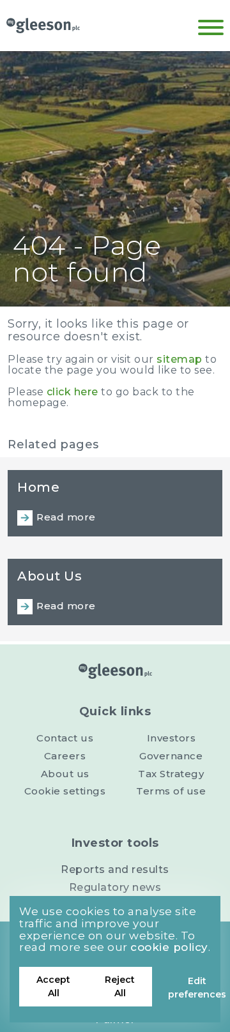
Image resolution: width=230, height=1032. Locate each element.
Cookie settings (65, 791)
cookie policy (169, 947)
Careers (65, 756)
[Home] (43, 25)
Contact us (64, 738)
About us (65, 774)
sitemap (180, 359)
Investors (171, 738)
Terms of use (171, 791)
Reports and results (115, 869)
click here (72, 392)
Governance (171, 756)
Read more (66, 517)
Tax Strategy (171, 774)
